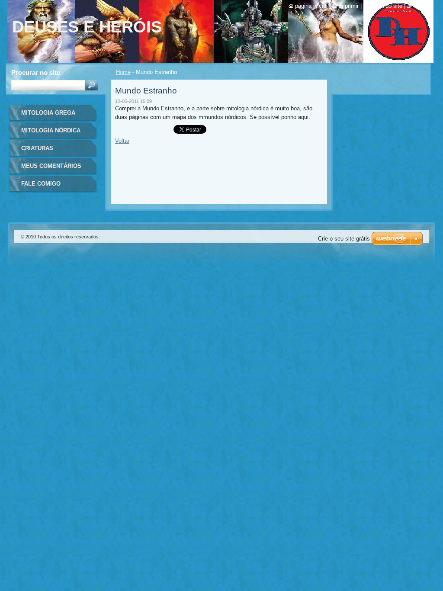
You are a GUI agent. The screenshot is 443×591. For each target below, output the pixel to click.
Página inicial (311, 6)
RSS (417, 6)
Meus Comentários (51, 166)
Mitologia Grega (48, 112)
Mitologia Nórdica (50, 130)
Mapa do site (386, 6)
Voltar (122, 141)
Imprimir (349, 6)
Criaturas (37, 148)
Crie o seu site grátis (344, 238)
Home (123, 72)
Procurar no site (35, 72)
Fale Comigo (41, 183)
